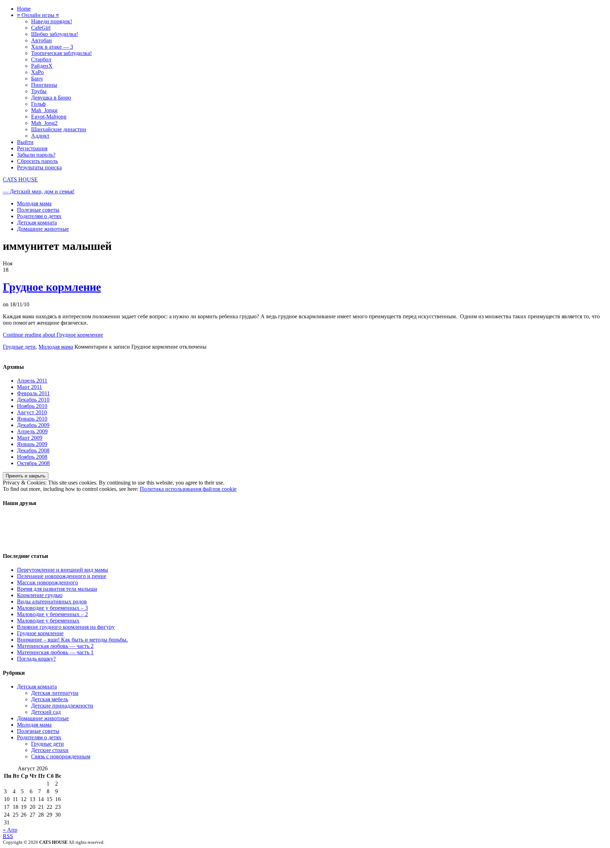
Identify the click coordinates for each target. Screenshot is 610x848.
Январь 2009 (32, 444)
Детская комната (37, 222)
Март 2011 (29, 387)
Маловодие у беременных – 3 (52, 608)
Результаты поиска (39, 167)
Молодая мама (34, 203)
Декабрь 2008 (33, 450)
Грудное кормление (52, 287)
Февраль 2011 (33, 393)
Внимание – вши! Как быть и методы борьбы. (72, 640)
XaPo (37, 72)
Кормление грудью (39, 595)
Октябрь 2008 (33, 463)
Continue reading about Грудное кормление (53, 335)
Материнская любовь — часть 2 (55, 646)
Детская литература (54, 693)
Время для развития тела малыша (57, 589)
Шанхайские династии (58, 129)
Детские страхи (49, 750)
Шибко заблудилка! (54, 34)
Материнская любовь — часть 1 (55, 652)
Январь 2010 (32, 419)
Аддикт (40, 136)
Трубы (39, 91)
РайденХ (42, 66)
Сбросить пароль (37, 161)
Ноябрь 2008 (32, 457)
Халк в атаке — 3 (52, 47)
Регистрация (32, 148)
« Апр (10, 830)
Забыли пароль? (36, 155)
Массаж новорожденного (47, 582)
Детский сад (46, 712)
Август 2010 (32, 412)
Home (24, 9)
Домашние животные (43, 229)
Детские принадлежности (62, 706)
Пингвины (44, 85)
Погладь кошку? (36, 659)
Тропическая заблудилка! (61, 53)
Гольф (38, 104)
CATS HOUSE (20, 179)
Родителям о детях (39, 216)
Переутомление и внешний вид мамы (62, 570)
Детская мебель (49, 699)
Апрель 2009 (32, 431)
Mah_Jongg (44, 110)
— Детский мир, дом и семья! (38, 191)
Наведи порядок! (51, 21)
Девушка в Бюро (51, 98)
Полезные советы (38, 210)
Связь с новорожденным (60, 756)
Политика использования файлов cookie (188, 489)
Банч (37, 79)
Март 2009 (29, 438)
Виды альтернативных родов (52, 602)
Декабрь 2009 (33, 425)
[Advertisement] (31, 530)
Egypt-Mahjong (48, 117)
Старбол (41, 59)
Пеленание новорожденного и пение (61, 576)
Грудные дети (19, 347)
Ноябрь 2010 (32, 406)
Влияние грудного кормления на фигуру (66, 627)
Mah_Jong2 (44, 123)
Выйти (25, 142)
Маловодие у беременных (48, 621)
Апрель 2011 (32, 381)
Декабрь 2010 (33, 400)
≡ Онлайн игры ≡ (38, 15)
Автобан (41, 40)
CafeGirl (40, 28)
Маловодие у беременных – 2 (52, 614)
